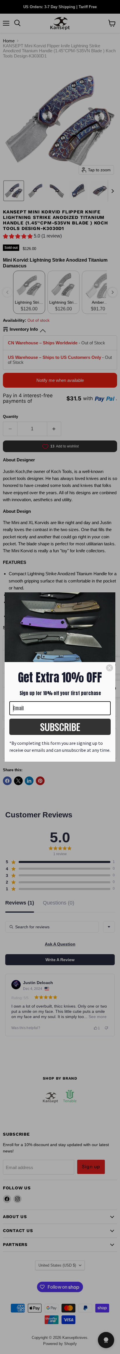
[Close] (109, 667)
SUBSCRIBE (60, 726)
